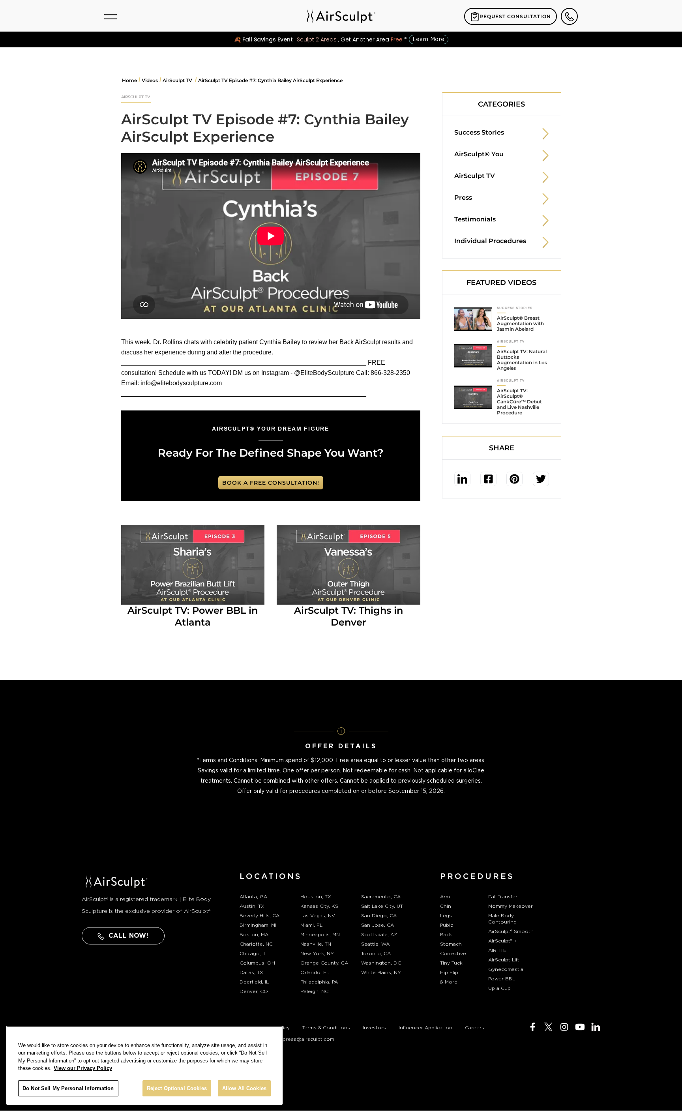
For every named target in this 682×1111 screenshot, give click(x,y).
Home (129, 80)
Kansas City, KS (319, 906)
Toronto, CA (376, 953)
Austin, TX (252, 906)
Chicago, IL (253, 953)
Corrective (453, 953)
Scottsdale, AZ (379, 934)
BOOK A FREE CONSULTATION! (270, 482)
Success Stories (479, 132)
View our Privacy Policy (83, 1069)
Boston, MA (254, 934)
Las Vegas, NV (317, 915)
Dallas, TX (251, 972)
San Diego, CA (379, 915)
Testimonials (475, 219)
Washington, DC (381, 963)
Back (446, 934)
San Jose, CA (377, 925)
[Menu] (110, 16)
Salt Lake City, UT (382, 906)
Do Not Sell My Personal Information (68, 1088)
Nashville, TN (315, 944)
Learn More (428, 39)
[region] (144, 1065)
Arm (445, 896)
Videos (150, 80)
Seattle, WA (375, 944)
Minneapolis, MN (320, 934)
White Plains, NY (381, 972)
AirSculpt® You (479, 154)
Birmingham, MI (258, 925)
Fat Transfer (502, 896)
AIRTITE (497, 950)
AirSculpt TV (178, 80)
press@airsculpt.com (308, 1039)
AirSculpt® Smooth (511, 931)
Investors (374, 1027)
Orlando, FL (314, 972)
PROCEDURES (477, 877)
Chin (445, 906)
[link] (462, 479)
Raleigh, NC (314, 991)
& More (448, 982)
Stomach (451, 944)
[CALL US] (569, 16)
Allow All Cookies (244, 1088)
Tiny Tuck (451, 963)
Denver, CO (254, 991)
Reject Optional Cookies (177, 1088)
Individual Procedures (490, 241)
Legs (446, 915)
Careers (474, 1027)
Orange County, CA (324, 963)
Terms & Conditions (326, 1027)
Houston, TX (315, 896)
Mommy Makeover (510, 906)
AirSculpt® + (502, 941)
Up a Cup (499, 988)
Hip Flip (449, 972)
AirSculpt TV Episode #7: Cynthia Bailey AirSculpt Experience (270, 80)
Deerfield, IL (254, 982)
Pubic (446, 925)
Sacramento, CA (381, 896)
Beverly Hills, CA (259, 915)
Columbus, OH (257, 963)
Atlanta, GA (253, 896)
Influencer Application (425, 1027)
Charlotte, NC (256, 944)
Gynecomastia (505, 969)
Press (463, 197)
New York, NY (317, 953)
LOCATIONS (271, 877)
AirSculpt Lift (503, 959)
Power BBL (501, 978)
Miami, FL (311, 925)
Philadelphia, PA (319, 982)
